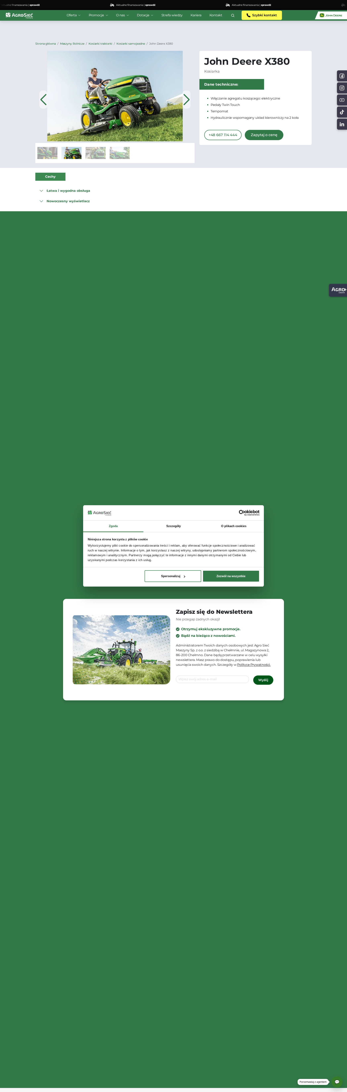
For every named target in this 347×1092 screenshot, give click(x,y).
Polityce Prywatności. (253, 665)
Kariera (196, 15)
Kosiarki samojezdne (130, 43)
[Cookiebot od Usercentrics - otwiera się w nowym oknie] (241, 513)
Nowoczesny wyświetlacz (68, 201)
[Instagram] (342, 87)
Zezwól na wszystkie (230, 576)
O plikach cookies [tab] (233, 526)
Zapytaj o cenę (264, 135)
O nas (120, 15)
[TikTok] (342, 112)
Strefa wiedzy (172, 15)
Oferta (72, 15)
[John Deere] (331, 15)
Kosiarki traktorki (100, 43)
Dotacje (143, 15)
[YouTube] (342, 100)
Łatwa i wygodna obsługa (68, 191)
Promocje (96, 15)
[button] (233, 15)
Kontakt (215, 15)
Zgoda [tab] (113, 526)
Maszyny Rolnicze (72, 43)
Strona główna (45, 43)
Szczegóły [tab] (173, 526)
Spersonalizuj (170, 576)
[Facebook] (342, 75)
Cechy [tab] (50, 177)
